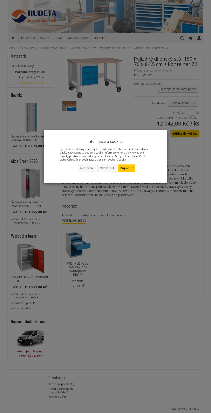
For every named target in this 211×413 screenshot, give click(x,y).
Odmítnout (107, 168)
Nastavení (87, 168)
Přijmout (126, 168)
